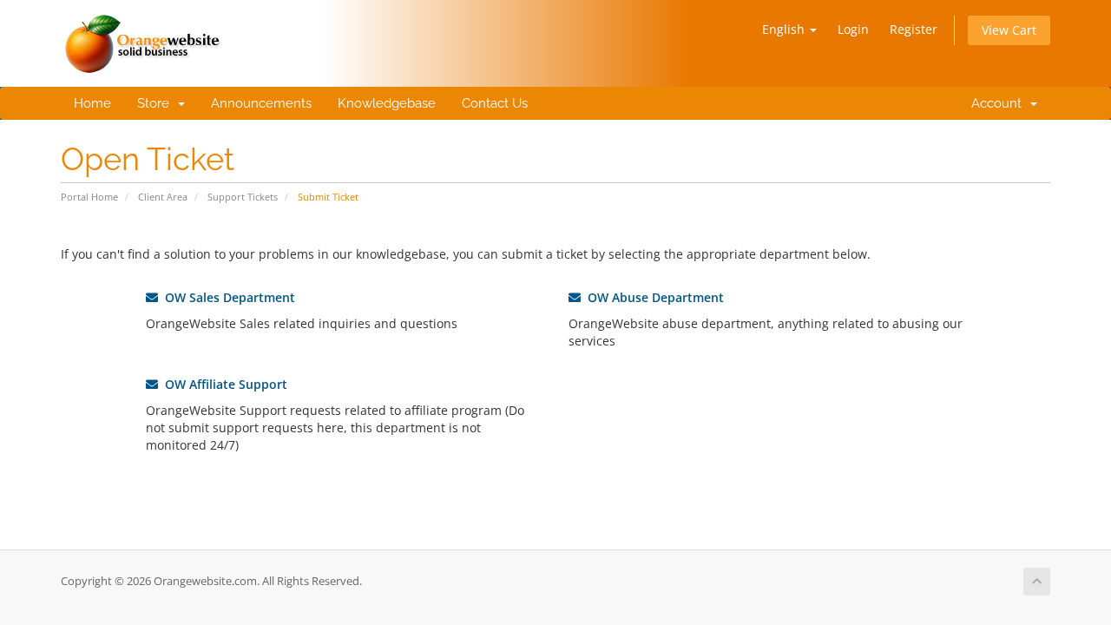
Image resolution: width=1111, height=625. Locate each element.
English (785, 29)
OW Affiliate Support (222, 384)
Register (913, 29)
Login (853, 29)
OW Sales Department (226, 297)
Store (156, 103)
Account (996, 103)
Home (92, 103)
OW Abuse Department (652, 297)
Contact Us (495, 103)
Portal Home (89, 196)
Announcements (261, 103)
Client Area (162, 196)
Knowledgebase (387, 103)
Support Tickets (242, 196)
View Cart (1009, 30)
